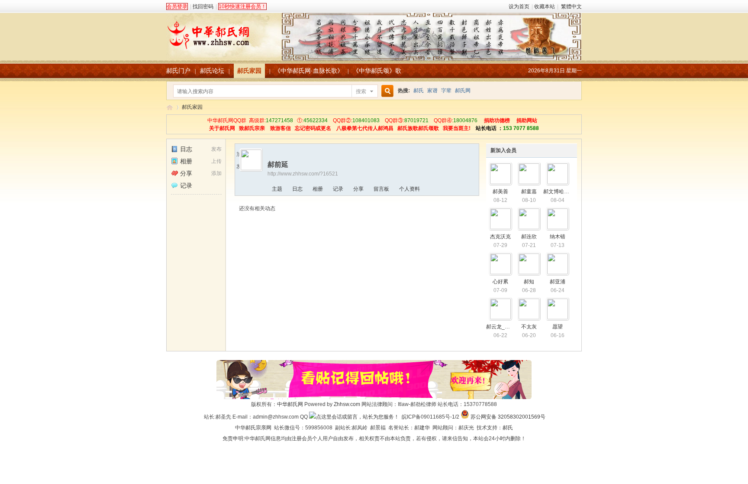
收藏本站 (544, 6)
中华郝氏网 (290, 404)
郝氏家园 (249, 70)
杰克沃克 (500, 237)
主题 (277, 189)
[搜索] (386, 91)
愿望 (557, 327)
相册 (186, 161)
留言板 (381, 189)
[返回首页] (374, 32)
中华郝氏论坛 (169, 107)
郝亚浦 (557, 282)
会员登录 (177, 6)
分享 (186, 173)
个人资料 (409, 189)
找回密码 (203, 6)
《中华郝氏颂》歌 (377, 70)
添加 (216, 173)
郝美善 (500, 191)
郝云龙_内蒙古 (503, 327)
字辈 (446, 91)
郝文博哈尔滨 (558, 191)
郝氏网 (463, 91)
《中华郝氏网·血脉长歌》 (308, 70)
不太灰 (529, 327)
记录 (186, 185)
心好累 (500, 282)
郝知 (529, 282)
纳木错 (557, 237)
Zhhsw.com (347, 404)
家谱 (432, 91)
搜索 (361, 91)
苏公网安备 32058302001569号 (508, 417)
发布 (216, 149)
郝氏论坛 (212, 70)
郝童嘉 (529, 191)
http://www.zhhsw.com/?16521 (303, 174)
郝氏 (418, 91)
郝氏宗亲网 (258, 428)
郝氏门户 (178, 70)
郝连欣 (529, 237)
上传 (216, 161)
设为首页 (519, 6)
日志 (186, 149)
